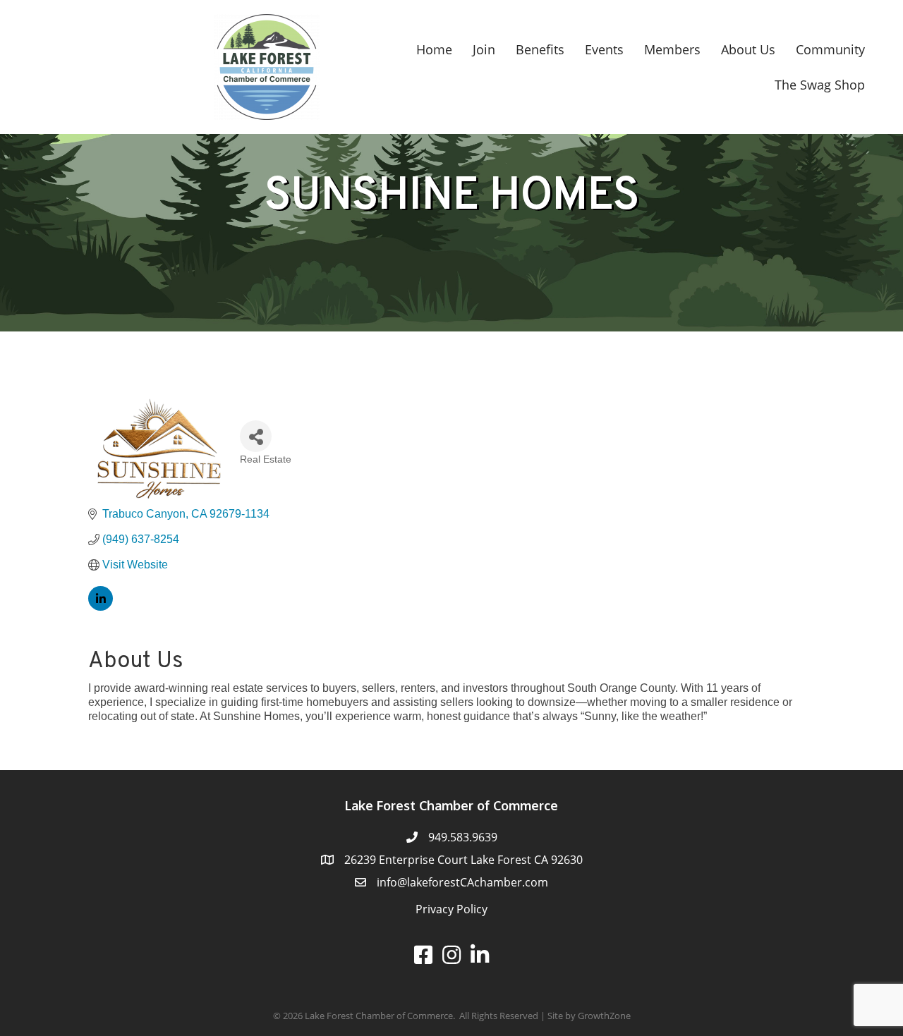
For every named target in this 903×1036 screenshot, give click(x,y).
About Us (748, 49)
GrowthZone (604, 1015)
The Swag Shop (820, 84)
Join (484, 49)
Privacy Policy (451, 909)
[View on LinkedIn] (100, 607)
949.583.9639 (462, 837)
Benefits (540, 49)
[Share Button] (256, 436)
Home (434, 49)
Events (604, 49)
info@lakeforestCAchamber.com (462, 882)
